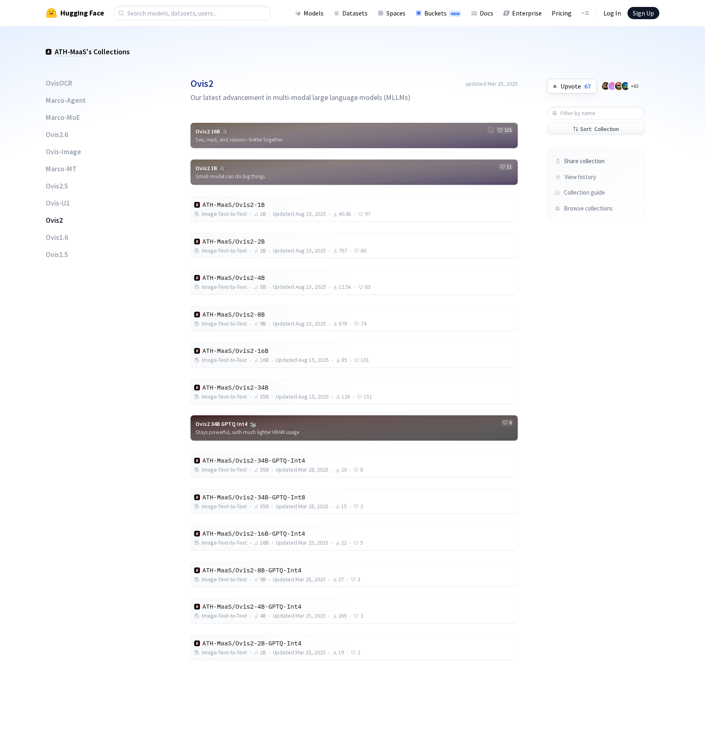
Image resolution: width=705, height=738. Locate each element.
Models (314, 13)
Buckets (441, 13)
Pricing (562, 13)
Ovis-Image (63, 151)
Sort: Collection (599, 129)
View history (580, 177)
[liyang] (612, 86)
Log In (612, 13)
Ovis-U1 (58, 203)
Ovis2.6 (57, 134)
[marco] (619, 86)
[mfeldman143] (606, 86)
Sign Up (643, 13)
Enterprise (527, 13)
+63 (634, 86)
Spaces (396, 13)
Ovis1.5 (57, 254)
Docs (486, 13)
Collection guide (584, 192)
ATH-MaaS (70, 51)
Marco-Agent (66, 100)
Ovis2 (54, 220)
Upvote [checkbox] (576, 86)
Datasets (355, 13)
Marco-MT (61, 168)
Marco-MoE (63, 117)
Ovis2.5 (57, 186)
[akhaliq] (625, 86)
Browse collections (588, 208)
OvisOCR (59, 83)
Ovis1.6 (57, 237)
